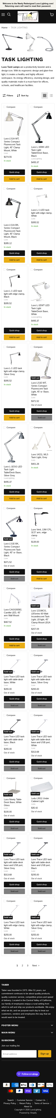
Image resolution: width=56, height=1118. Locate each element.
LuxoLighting (36, 159)
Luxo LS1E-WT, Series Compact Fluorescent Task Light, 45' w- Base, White (40, 388)
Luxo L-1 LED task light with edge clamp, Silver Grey (14, 371)
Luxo (6, 153)
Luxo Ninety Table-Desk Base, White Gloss (13, 802)
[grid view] (44, 95)
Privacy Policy (10, 1103)
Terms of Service (41, 1103)
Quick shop (14, 172)
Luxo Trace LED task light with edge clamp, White (14, 925)
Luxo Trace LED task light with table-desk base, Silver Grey (41, 679)
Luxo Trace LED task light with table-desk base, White (14, 679)
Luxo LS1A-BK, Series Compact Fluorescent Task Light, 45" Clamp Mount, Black (12, 231)
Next (34, 965)
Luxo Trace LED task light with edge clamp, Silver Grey (41, 925)
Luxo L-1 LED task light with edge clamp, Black (14, 294)
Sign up (44, 1053)
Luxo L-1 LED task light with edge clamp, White (41, 213)
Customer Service (24, 1100)
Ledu (33, 804)
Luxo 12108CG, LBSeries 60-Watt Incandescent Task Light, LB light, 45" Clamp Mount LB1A (40, 616)
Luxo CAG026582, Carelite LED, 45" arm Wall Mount (13, 612)
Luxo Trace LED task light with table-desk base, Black (14, 739)
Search (10, 1100)
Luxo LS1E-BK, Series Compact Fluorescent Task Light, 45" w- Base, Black (13, 549)
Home (4, 27)
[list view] (51, 95)
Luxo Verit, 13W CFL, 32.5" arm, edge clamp (41, 532)
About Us (28, 1106)
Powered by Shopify (28, 1113)
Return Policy (25, 1103)
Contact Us (40, 1100)
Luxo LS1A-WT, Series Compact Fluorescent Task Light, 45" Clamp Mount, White (12, 144)
